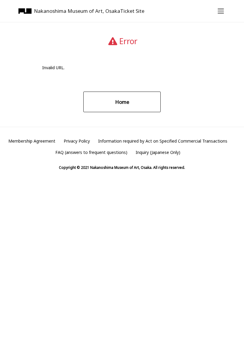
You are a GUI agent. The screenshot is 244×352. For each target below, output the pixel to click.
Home (122, 101)
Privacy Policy (77, 141)
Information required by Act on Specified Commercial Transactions (162, 141)
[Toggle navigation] (219, 11)
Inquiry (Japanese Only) (158, 152)
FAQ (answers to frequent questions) (91, 152)
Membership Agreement (31, 141)
